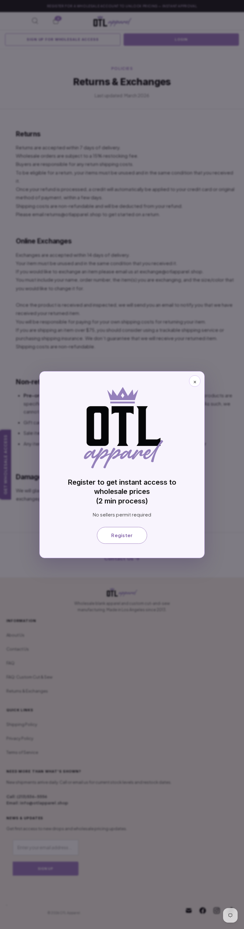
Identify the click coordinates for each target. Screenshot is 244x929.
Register (121, 535)
